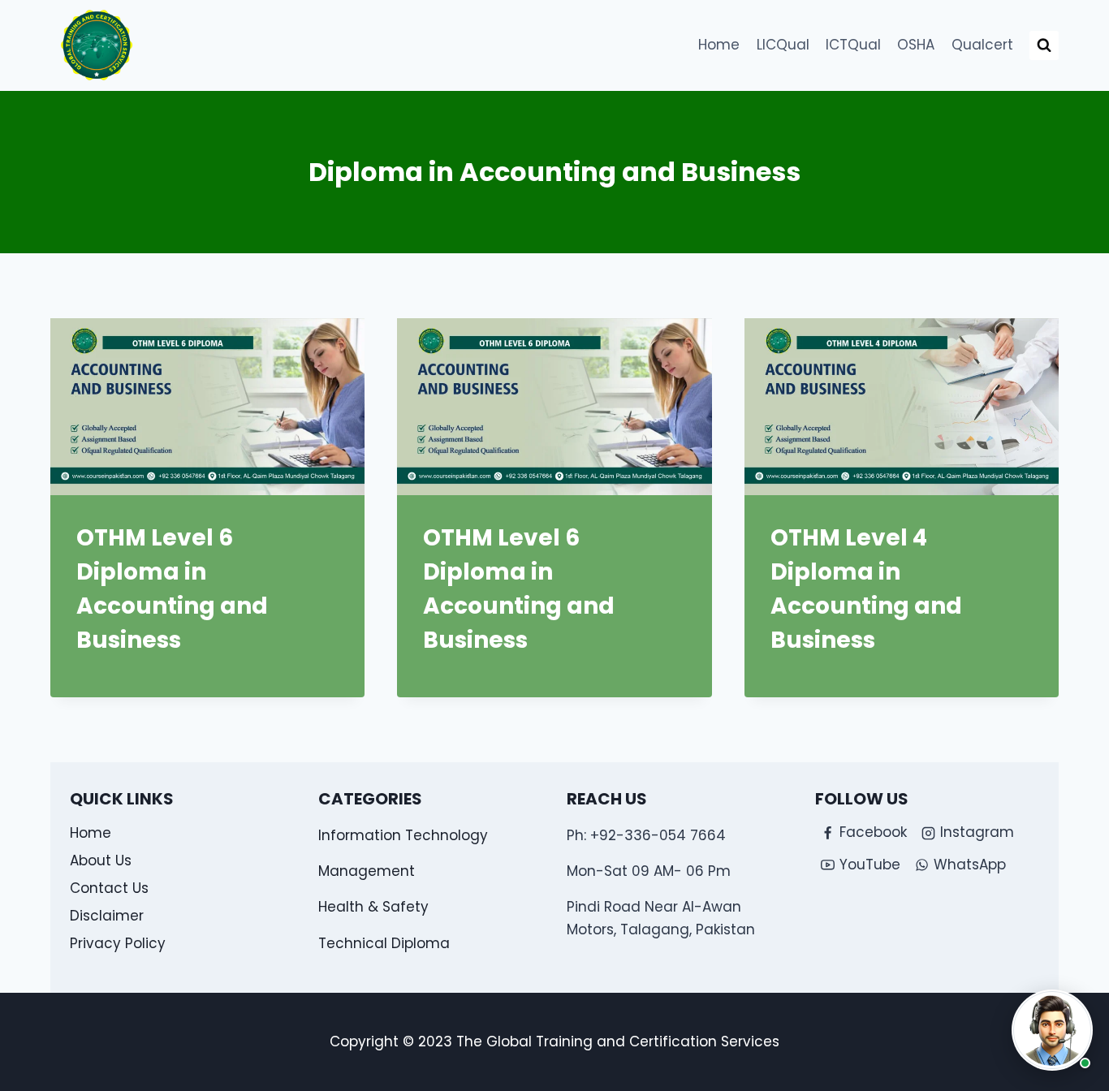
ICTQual (853, 44)
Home (719, 44)
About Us (101, 860)
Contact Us (109, 888)
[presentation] (207, 406)
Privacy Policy (118, 943)
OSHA (915, 44)
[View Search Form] (1044, 45)
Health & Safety (373, 906)
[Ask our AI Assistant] (1052, 1030)
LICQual (783, 44)
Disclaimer (107, 915)
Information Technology (403, 835)
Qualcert (982, 44)
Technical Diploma (384, 943)
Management (366, 871)
